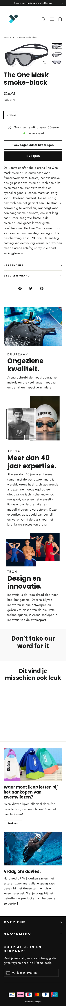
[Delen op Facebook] (22, 288)
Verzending (14, 265)
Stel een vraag (17, 275)
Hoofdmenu (17, 933)
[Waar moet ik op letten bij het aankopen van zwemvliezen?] (33, 764)
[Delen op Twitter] (33, 288)
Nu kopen (33, 156)
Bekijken (13, 823)
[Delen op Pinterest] (44, 288)
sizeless (11, 115)
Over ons (15, 922)
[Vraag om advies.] (33, 848)
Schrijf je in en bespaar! (23, 949)
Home (6, 37)
